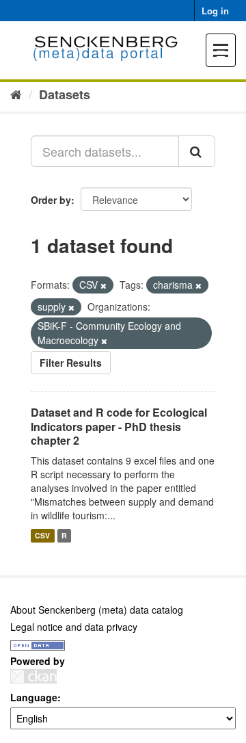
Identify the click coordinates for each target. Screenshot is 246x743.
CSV (42, 535)
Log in (215, 10)
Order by (51, 200)
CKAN (33, 676)
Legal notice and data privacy (73, 627)
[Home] (16, 94)
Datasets (64, 94)
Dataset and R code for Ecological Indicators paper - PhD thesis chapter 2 (119, 426)
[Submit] (196, 151)
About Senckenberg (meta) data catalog (96, 609)
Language (33, 697)
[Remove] (103, 285)
